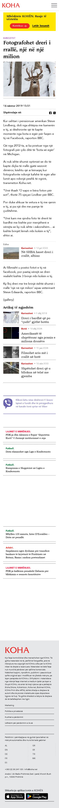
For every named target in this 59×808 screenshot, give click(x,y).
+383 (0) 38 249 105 (14, 769)
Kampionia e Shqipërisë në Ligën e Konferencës (25, 470)
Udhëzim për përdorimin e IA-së (19, 723)
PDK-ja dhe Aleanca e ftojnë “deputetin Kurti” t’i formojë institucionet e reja (27, 436)
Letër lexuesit (40, 25)
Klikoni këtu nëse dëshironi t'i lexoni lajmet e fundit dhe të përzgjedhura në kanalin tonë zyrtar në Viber (34, 403)
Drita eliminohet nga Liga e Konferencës (28, 451)
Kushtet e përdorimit (14, 717)
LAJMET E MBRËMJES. (18, 431)
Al (6, 746)
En (6, 750)
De (6, 754)
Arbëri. (9, 547)
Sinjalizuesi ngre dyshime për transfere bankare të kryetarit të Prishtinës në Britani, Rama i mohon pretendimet (27, 554)
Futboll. (10, 448)
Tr (33, 754)
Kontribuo (18, 25)
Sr (33, 750)
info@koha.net (31, 769)
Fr (6, 759)
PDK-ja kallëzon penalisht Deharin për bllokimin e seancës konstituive (27, 573)
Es (6, 763)
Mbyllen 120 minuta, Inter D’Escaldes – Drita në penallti (27, 536)
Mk (34, 759)
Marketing (9, 705)
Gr (33, 746)
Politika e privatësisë (14, 711)
